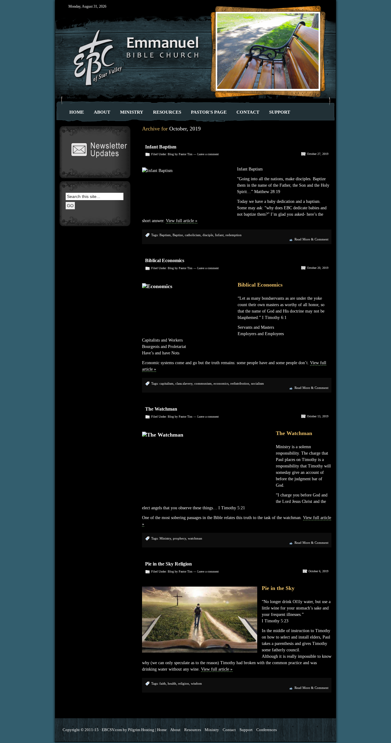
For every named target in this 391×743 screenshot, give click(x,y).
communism (203, 383)
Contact (247, 112)
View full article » (181, 220)
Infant (219, 235)
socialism (257, 383)
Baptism (165, 235)
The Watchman (161, 409)
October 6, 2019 (318, 571)
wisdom (196, 683)
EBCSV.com (112, 730)
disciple (208, 235)
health (172, 683)
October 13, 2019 (317, 416)
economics (221, 383)
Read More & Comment (311, 239)
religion (183, 683)
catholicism (193, 235)
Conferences (266, 730)
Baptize (178, 235)
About (102, 112)
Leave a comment (208, 154)
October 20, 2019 (317, 267)
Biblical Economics (164, 260)
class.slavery (183, 383)
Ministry (131, 112)
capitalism (166, 383)
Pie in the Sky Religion (168, 563)
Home (76, 112)
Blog (171, 154)
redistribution (239, 383)
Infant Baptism (160, 146)
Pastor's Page (209, 112)
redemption (233, 235)
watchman (195, 538)
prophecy (179, 538)
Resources (167, 112)
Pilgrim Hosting (141, 730)
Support (279, 112)
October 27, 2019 (317, 154)
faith (162, 683)
